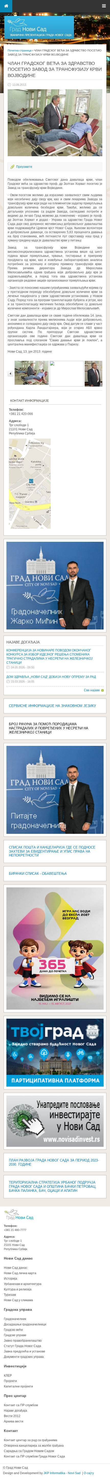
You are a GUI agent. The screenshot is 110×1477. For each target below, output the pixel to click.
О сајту (89, 1473)
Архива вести (13, 1421)
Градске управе (15, 1335)
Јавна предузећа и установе (24, 1351)
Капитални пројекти (18, 1386)
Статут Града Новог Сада (22, 1346)
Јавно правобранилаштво (23, 1340)
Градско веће (13, 1330)
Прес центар (15, 1396)
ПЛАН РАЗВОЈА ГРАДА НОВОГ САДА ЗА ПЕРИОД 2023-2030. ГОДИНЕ (54, 1162)
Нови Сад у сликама (18, 1300)
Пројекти (10, 1381)
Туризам (10, 1295)
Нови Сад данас (18, 1258)
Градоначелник (15, 1319)
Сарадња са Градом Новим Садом (29, 1451)
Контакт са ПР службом (21, 1405)
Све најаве (92, 690)
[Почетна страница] (39, 38)
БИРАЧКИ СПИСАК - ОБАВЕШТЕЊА (38, 874)
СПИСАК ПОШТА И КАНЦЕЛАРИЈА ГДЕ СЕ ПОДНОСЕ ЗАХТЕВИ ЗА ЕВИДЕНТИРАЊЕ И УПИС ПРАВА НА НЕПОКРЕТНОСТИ (52, 851)
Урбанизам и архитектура (22, 1284)
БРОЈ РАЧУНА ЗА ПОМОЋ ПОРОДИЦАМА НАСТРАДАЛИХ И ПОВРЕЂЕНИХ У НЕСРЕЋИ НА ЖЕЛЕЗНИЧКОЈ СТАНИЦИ (48, 728)
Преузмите (24, 167)
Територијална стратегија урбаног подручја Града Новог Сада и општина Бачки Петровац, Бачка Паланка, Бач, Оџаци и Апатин (52, 1187)
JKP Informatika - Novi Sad (62, 1473)
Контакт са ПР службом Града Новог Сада (34, 1456)
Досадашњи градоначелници (25, 1324)
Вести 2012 (12, 1416)
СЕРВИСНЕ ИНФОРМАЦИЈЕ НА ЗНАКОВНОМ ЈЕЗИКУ (52, 706)
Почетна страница (19, 50)
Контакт (11, 1431)
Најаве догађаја (23, 642)
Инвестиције (15, 1366)
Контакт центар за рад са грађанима (30, 1440)
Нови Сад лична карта (20, 1273)
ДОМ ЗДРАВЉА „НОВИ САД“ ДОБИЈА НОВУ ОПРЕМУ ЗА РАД (51, 677)
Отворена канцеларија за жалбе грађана (34, 1445)
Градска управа (18, 1309)
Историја (10, 1278)
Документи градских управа (24, 1357)
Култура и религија (17, 1289)
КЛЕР (8, 1375)
